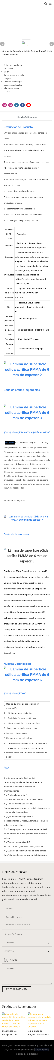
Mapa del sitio (42, 1049)
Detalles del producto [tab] (27, 117)
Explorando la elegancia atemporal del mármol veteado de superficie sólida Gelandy (38, 1032)
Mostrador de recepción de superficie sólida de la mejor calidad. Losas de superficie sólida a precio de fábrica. (14, 1032)
